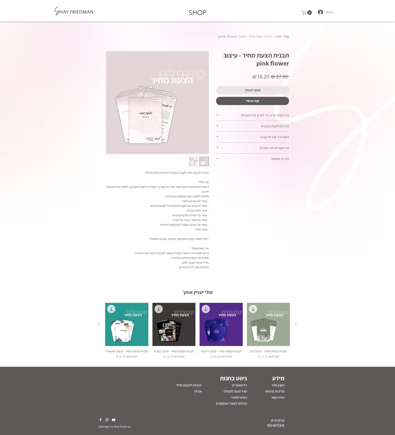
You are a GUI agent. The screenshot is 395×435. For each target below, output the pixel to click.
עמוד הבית (282, 36)
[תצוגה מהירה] (268, 324)
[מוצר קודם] (295, 324)
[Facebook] (100, 420)
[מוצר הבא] (99, 324)
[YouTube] (114, 420)
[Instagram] (107, 420)
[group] (197, 333)
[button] (307, 12)
